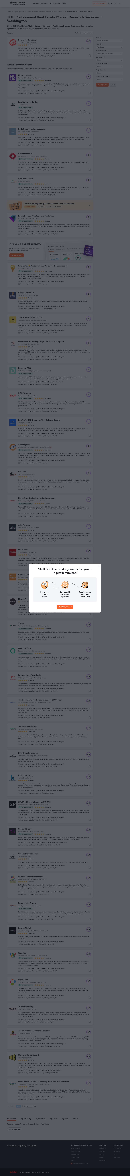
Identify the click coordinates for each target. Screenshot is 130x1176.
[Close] (98, 566)
